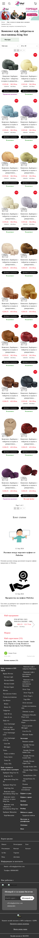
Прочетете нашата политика (19, 924)
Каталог (28, 848)
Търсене (16, 853)
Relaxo (6, 704)
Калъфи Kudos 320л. (30, 766)
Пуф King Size (9, 788)
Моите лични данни (20, 929)
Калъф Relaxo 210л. (30, 775)
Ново (22, 829)
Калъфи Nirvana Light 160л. (28, 746)
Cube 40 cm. (8, 714)
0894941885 (14, 870)
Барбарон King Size (9, 785)
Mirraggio (7, 747)
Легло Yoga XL (29, 692)
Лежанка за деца (28, 711)
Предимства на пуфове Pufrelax (19, 598)
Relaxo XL (7, 707)
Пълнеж (25, 784)
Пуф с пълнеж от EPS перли (8, 669)
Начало (4, 844)
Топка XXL (8, 764)
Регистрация (18, 844)
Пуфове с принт (26, 797)
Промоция (24, 805)
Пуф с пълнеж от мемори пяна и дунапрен (10, 768)
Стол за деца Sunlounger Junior (9, 728)
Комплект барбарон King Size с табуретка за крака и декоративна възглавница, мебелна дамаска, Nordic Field (10, 78)
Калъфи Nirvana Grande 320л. (28, 757)
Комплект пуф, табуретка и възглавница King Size (10, 807)
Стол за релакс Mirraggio (26, 727)
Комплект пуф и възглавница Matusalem (28, 674)
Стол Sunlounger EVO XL (9, 739)
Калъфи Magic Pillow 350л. (30, 771)
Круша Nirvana (8, 673)
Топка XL (7, 760)
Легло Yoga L (28, 696)
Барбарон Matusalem (10, 812)
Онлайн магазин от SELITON (19, 936)
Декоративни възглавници (26, 789)
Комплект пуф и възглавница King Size (10, 792)
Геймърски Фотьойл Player (28, 721)
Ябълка (5, 690)
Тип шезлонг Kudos (9, 694)
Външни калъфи (27, 741)
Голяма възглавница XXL (28, 707)
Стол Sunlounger (9, 724)
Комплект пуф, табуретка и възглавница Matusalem (28, 683)
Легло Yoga (26, 689)
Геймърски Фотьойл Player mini (28, 716)
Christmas (23, 825)
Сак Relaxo (6, 700)
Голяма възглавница (10, 697)
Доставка (17, 857)
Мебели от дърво (26, 812)
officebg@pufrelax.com (17, 866)
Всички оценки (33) (11, 660)
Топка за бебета (9, 753)
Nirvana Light (8, 677)
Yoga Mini (27, 699)
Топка (5, 750)
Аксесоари (24, 738)
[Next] (32, 624)
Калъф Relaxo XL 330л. (28, 780)
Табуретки (6, 710)
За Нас (4, 853)
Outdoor (23, 801)
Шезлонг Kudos (27, 734)
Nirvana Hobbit (9, 680)
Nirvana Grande (9, 683)
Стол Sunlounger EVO (9, 734)
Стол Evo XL (26, 731)
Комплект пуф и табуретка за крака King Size (9, 799)
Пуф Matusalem (9, 815)
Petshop (23, 808)
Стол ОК (7, 743)
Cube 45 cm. (8, 717)
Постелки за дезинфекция (25, 820)
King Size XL (8, 776)
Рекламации (6, 848)
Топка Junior (8, 757)
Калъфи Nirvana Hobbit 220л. (28, 751)
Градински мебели (28, 815)
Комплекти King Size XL (10, 780)
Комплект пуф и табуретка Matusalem (29, 668)
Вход (3, 857)
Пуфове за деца (25, 793)
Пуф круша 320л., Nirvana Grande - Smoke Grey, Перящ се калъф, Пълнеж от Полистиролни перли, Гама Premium (24, 621)
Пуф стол (6, 720)
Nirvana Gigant (9, 687)
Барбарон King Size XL (11, 773)
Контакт (16, 848)
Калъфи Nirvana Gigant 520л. (28, 762)
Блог (27, 844)
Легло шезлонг (27, 703)
